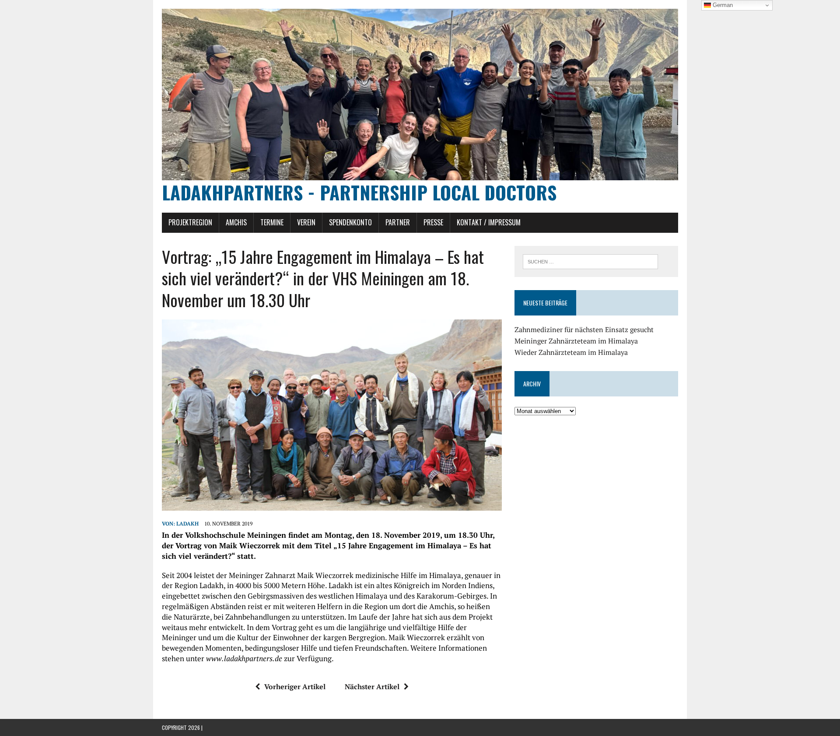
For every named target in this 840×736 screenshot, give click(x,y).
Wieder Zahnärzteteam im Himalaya (571, 352)
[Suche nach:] (590, 261)
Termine (272, 222)
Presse (433, 222)
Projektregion (190, 222)
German (722, 5)
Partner (397, 222)
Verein (306, 222)
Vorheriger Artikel (295, 686)
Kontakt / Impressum (489, 222)
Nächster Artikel (372, 686)
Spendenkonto (350, 222)
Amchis (236, 222)
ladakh (187, 523)
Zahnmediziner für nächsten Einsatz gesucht (584, 329)
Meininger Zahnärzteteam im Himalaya (576, 341)
